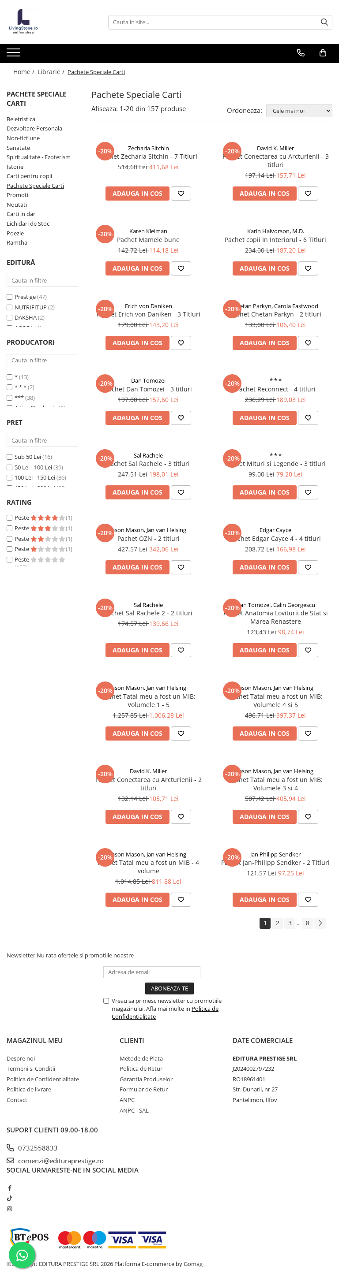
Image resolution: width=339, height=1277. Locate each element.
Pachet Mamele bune (148, 239)
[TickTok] (9, 1198)
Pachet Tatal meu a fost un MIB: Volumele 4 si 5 (276, 700)
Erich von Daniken (148, 306)
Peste (22, 517)
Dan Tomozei (148, 380)
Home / (24, 71)
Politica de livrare (29, 1089)
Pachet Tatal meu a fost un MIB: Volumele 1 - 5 (149, 700)
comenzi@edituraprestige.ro (60, 1160)
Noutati (17, 204)
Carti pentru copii (29, 176)
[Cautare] (324, 22)
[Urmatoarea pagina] (320, 923)
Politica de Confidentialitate (43, 1079)
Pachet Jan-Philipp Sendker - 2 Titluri (275, 862)
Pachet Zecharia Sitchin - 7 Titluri (148, 156)
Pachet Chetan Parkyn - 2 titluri (275, 314)
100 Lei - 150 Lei (35, 477)
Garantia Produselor (146, 1079)
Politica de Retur (141, 1068)
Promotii (18, 195)
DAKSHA (26, 317)
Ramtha (17, 242)
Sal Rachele (148, 455)
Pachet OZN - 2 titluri (148, 538)
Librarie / (52, 71)
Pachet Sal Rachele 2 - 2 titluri (148, 613)
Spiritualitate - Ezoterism (39, 157)
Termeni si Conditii (31, 1068)
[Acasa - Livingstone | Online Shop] (51, 22)
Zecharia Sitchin (148, 148)
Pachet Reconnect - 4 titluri (276, 389)
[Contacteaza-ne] (301, 53)
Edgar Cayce (275, 530)
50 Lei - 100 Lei (33, 467)
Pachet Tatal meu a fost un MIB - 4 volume (148, 866)
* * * (20, 387)
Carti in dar (21, 214)
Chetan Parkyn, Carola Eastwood (275, 306)
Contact (17, 1100)
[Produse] (14, 55)
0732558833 (37, 1147)
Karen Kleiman (148, 231)
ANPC (127, 1100)
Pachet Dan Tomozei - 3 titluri (148, 389)
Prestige (25, 297)
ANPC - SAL (134, 1110)
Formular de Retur (144, 1089)
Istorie (15, 167)
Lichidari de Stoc (28, 223)
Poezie (15, 233)
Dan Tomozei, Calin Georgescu (275, 605)
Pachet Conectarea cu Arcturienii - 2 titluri (148, 783)
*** (19, 398)
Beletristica (21, 119)
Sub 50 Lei (28, 457)
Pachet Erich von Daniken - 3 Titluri (148, 314)
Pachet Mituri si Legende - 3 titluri (275, 463)
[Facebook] (9, 1188)
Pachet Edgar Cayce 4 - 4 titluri (275, 538)
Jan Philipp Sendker (275, 854)
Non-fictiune (23, 138)
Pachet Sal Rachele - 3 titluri (148, 463)
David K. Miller (275, 148)
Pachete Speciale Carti (35, 186)
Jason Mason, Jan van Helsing (148, 530)
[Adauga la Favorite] (181, 193)
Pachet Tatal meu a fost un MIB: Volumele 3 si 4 (276, 783)
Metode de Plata (141, 1058)
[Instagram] (9, 1209)
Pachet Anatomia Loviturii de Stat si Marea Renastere (275, 617)
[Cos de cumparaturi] (322, 53)
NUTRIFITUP (31, 307)
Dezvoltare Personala (34, 128)
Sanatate (18, 148)
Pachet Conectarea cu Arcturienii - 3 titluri (275, 160)
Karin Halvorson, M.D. (275, 231)
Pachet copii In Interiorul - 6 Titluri (275, 239)
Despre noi (21, 1058)
